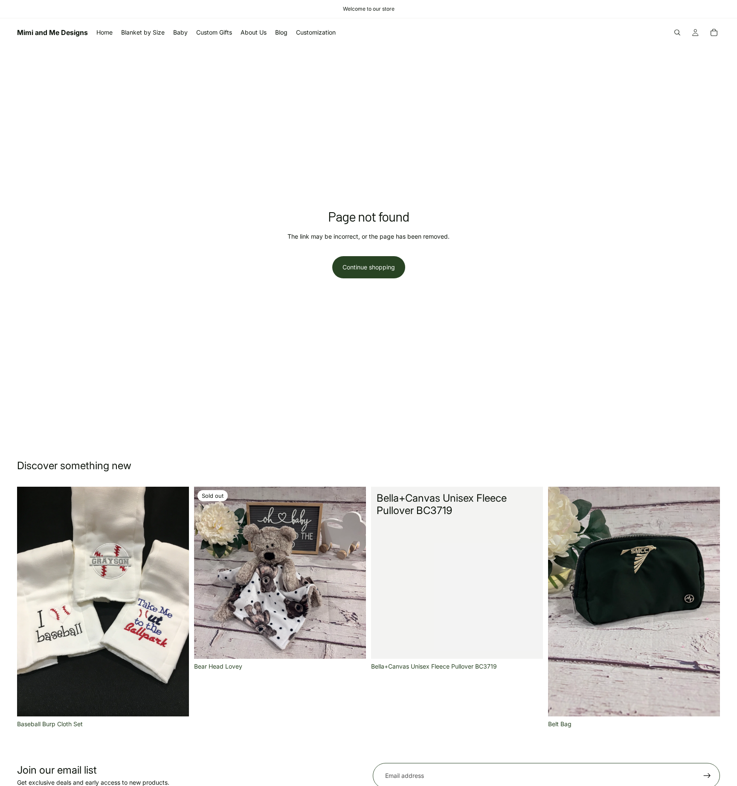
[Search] (677, 32)
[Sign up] (707, 776)
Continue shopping (368, 267)
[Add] (175, 703)
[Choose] (529, 645)
